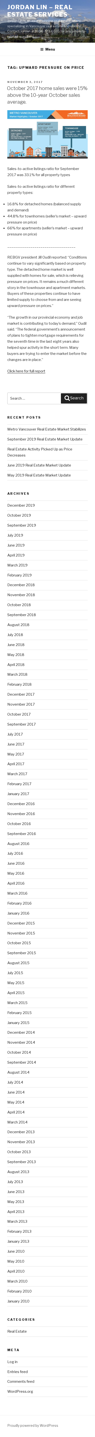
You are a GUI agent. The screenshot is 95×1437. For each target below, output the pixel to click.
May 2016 (15, 873)
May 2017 (15, 754)
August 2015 (18, 963)
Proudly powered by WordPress (32, 1425)
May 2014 (15, 1102)
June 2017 (15, 744)
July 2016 (15, 853)
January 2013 (18, 1241)
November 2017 (21, 704)
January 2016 (18, 913)
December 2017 (21, 694)
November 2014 (21, 1042)
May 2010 (15, 1261)
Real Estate (17, 1331)
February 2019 (19, 575)
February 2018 (19, 684)
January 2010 (18, 1301)
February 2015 (19, 1013)
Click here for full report (26, 371)
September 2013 (21, 1162)
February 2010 (19, 1291)
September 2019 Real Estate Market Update (45, 439)
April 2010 (16, 1271)
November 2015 (21, 933)
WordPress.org (20, 1391)
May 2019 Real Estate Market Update (39, 475)
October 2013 (19, 1152)
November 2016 (21, 814)
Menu (50, 49)
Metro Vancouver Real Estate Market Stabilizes (47, 429)
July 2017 (15, 734)
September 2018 (21, 615)
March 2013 (17, 1221)
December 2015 (21, 923)
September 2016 (21, 834)
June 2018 (16, 645)
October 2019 (19, 515)
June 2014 (16, 1092)
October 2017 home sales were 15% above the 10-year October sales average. (47, 95)
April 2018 (16, 665)
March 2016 (17, 893)
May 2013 (15, 1202)
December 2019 (21, 505)
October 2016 (19, 824)
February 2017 (19, 784)
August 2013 (18, 1172)
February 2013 (19, 1231)
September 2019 (21, 525)
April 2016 (16, 883)
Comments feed (20, 1381)
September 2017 (21, 724)
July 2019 (15, 535)
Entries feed (17, 1372)
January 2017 (18, 794)
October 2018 (19, 605)
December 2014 (21, 1032)
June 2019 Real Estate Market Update (39, 465)
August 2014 (18, 1072)
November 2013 (21, 1142)
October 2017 (19, 714)
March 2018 (17, 674)
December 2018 (21, 585)
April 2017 (15, 764)
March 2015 (17, 1003)
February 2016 (19, 903)
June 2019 (16, 545)
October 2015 (19, 943)
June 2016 (16, 863)
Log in (12, 1362)
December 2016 (21, 804)
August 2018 (18, 625)
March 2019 (17, 565)
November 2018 (21, 595)
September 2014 (21, 1062)
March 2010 (17, 1281)
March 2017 (17, 774)
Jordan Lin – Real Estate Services (40, 11)
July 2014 (15, 1082)
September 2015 (21, 953)
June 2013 (15, 1192)
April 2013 (15, 1212)
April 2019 (16, 555)
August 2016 (18, 844)
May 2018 (15, 655)
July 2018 (15, 635)
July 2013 (15, 1182)
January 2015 (18, 1023)
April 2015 (16, 993)
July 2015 (15, 973)
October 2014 (19, 1052)
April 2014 (16, 1112)
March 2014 (17, 1122)
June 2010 (16, 1251)
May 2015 (15, 983)
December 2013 (21, 1132)
